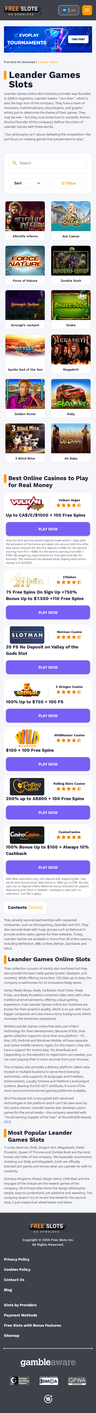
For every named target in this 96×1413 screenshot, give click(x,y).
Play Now (48, 529)
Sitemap (11, 1335)
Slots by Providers (20, 1305)
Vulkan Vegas (69, 500)
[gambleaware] (48, 1363)
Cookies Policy (17, 1269)
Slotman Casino (69, 632)
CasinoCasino (69, 832)
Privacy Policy (16, 1259)
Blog (8, 1290)
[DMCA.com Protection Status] (48, 1381)
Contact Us (14, 1279)
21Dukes (69, 577)
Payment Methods (20, 1315)
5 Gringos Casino (69, 687)
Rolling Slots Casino (69, 783)
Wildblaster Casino (69, 735)
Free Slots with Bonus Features (32, 1325)
